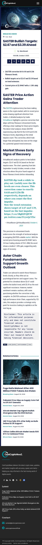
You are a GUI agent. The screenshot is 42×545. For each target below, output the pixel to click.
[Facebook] (9, 61)
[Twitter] (14, 61)
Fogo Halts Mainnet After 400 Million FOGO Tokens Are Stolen (19, 389)
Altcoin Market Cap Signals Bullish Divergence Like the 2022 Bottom (18, 411)
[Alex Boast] (15, 51)
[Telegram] (33, 61)
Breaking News (10, 34)
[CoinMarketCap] (24, 480)
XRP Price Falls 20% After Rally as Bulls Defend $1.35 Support (20, 422)
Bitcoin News (7, 437)
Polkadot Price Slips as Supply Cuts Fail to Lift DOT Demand (21, 401)
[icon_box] (13, 522)
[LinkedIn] (7, 480)
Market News (7, 405)
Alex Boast (24, 51)
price (29, 344)
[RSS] (10, 480)
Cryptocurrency (22, 344)
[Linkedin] (28, 61)
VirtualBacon (8, 120)
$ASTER (9, 108)
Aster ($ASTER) (12, 344)
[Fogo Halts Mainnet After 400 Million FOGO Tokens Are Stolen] (21, 372)
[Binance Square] (20, 480)
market (28, 237)
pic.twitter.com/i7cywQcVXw (19, 217)
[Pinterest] (19, 61)
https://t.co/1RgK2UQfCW (18, 213)
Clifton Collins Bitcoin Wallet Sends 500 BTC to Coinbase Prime (21, 432)
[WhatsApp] (23, 61)
